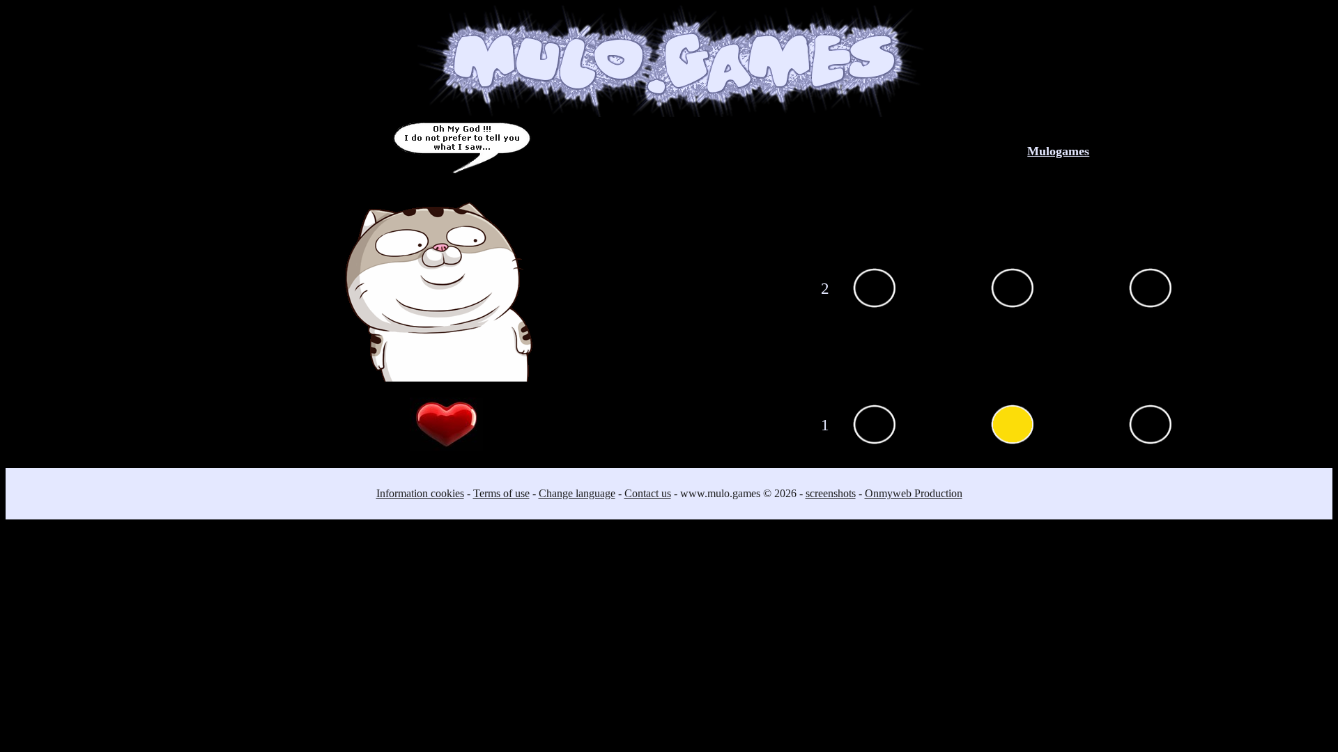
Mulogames (1058, 151)
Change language (577, 493)
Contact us (647, 493)
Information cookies (420, 493)
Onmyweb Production (913, 493)
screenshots (831, 493)
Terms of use (501, 493)
